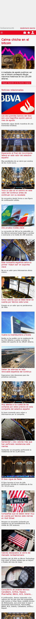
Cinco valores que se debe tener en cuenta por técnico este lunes (17, 301)
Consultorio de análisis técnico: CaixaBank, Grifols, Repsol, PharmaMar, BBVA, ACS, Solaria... (16, 591)
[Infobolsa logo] (7, 28)
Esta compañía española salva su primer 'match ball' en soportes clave (16, 264)
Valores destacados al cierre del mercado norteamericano (15, 554)
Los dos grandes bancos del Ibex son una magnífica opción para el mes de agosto (16, 118)
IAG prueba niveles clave (12, 228)
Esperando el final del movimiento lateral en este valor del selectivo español (16, 155)
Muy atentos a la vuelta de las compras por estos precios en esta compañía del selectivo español (17, 406)
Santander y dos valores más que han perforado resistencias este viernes (16, 444)
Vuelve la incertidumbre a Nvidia (16, 335)
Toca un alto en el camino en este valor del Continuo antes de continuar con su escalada (16, 192)
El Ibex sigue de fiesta (11, 479)
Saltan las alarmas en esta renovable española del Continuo (16, 370)
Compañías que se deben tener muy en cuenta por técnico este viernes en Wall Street (17, 516)
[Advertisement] (18, 18)
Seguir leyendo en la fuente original (16, 83)
